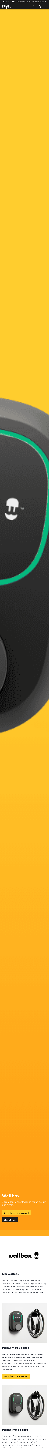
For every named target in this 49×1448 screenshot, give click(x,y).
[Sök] (34, 6)
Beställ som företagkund (16, 1376)
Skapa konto (10, 1220)
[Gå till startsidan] (6, 7)
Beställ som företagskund (16, 1213)
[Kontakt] (40, 6)
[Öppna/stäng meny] (45, 6)
